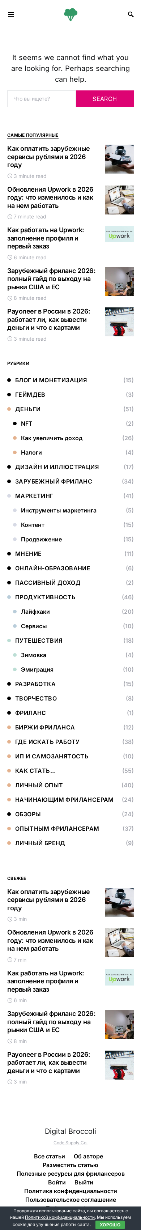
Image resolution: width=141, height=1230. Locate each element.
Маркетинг (34, 495)
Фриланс (30, 712)
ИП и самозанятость (52, 756)
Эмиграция (37, 669)
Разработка (35, 684)
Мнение (28, 553)
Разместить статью (70, 1165)
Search (105, 98)
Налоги (31, 452)
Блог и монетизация (51, 380)
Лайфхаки (35, 611)
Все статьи (49, 1156)
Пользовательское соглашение (70, 1199)
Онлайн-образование (52, 568)
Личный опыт (39, 785)
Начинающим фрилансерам (64, 799)
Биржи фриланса (45, 727)
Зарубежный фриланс (53, 481)
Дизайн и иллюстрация (57, 467)
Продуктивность (45, 597)
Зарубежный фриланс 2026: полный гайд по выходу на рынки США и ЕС (51, 279)
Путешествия (38, 640)
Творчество (36, 698)
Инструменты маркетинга (59, 510)
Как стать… (35, 770)
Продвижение (41, 539)
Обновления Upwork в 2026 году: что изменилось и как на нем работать (50, 197)
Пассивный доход (48, 582)
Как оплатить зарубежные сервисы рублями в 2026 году (48, 157)
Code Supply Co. (70, 1142)
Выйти (83, 1182)
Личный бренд (40, 843)
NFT (27, 423)
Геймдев (30, 394)
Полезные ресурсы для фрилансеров (71, 1173)
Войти (57, 1182)
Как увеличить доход (51, 438)
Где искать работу (47, 741)
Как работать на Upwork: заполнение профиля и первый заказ (45, 238)
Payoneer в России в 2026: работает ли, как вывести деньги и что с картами (48, 319)
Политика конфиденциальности (70, 1191)
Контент (32, 524)
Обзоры (28, 814)
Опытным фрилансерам (57, 828)
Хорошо (110, 1224)
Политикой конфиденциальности (60, 1217)
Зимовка (33, 655)
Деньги (27, 409)
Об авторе (88, 1156)
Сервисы (34, 626)
